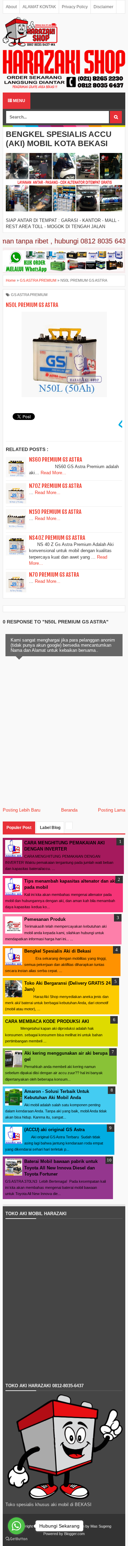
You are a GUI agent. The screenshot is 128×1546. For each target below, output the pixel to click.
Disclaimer (103, 6)
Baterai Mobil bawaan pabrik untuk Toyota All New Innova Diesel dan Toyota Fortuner (61, 1167)
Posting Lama (111, 810)
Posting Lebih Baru (21, 810)
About (11, 6)
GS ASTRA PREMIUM (29, 295)
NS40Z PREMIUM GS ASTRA (57, 537)
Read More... (53, 472)
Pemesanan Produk (45, 919)
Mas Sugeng (100, 1526)
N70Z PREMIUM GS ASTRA (55, 485)
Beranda (69, 810)
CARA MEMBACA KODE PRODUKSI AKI (47, 1021)
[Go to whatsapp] (16, 1525)
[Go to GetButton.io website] (16, 1539)
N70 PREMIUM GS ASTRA (54, 574)
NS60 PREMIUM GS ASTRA (55, 459)
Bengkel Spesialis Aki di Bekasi (57, 951)
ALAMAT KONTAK (39, 6)
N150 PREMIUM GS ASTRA (55, 511)
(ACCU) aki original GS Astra (54, 1129)
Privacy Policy (75, 6)
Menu (18, 100)
